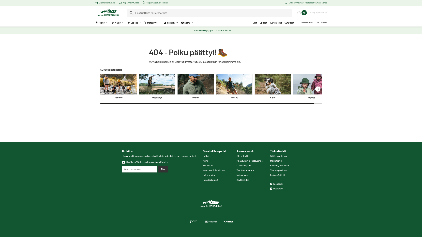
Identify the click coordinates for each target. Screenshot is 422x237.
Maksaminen (243, 175)
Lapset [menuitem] (134, 22)
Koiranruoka (209, 175)
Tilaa (163, 169)
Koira (205, 160)
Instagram (278, 188)
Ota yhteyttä (243, 156)
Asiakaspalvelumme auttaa (316, 2)
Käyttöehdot (243, 179)
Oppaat (263, 22)
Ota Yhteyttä (321, 22)
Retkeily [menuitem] (171, 22)
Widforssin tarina (278, 156)
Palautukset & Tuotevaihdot (250, 160)
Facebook (278, 183)
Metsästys (208, 165)
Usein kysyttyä (244, 165)
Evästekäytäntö (277, 175)
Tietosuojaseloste (278, 170)
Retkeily (207, 156)
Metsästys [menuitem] (152, 22)
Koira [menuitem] (187, 22)
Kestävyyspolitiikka (279, 165)
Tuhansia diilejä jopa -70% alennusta (210, 30)
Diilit (255, 22)
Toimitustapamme (245, 170)
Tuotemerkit (276, 22)
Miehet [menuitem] (102, 22)
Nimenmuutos (307, 22)
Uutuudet (289, 22)
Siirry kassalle (317, 12)
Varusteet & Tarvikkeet (214, 170)
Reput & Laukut (210, 179)
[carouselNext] (317, 89)
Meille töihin (276, 160)
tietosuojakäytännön (157, 161)
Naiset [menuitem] (118, 22)
